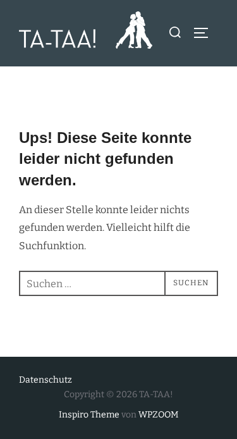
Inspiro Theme (89, 414)
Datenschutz (45, 379)
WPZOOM (158, 414)
